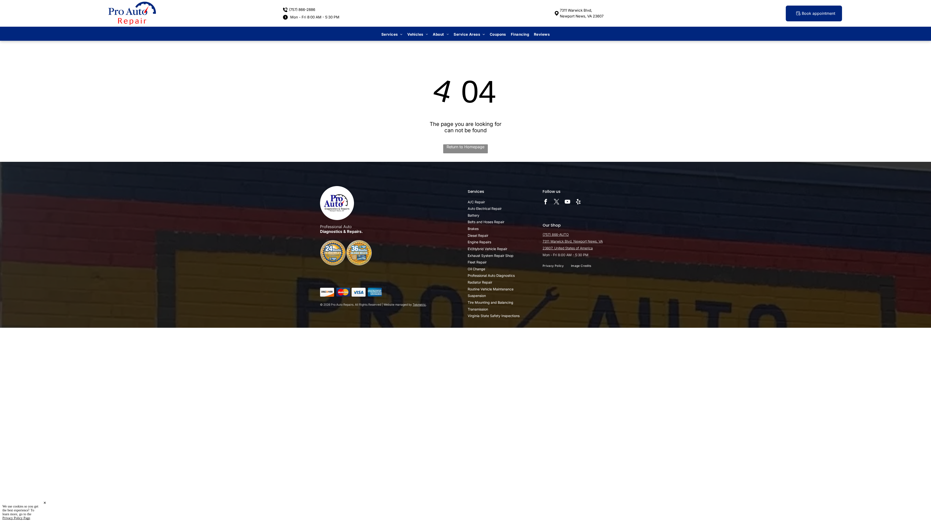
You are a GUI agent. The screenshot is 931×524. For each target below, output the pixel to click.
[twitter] (556, 202)
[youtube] (567, 202)
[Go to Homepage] (132, 4)
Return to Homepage (465, 146)
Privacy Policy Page (16, 518)
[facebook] (545, 202)
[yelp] (578, 202)
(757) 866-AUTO (556, 234)
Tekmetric (419, 304)
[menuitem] (392, 34)
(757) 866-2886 (302, 9)
